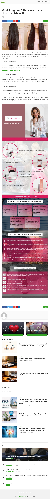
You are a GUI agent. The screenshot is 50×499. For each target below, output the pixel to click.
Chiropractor (9, 458)
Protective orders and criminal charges (32, 358)
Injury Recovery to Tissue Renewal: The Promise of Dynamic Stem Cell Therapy (32, 429)
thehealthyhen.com (22, 496)
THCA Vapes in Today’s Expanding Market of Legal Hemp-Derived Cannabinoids (33, 415)
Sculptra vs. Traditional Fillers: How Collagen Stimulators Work (20, 469)
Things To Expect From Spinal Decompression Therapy (23, 456)
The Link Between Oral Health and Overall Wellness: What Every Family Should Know (25, 464)
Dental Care (9, 465)
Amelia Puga (8, 17)
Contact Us (22, 493)
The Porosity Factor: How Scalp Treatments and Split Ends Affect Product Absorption (33, 345)
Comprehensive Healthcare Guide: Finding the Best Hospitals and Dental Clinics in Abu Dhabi (33, 401)
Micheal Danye (23, 405)
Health (3, 7)
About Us (28, 493)
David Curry (23, 417)
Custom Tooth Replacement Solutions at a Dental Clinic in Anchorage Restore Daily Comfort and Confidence (27, 476)
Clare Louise (23, 432)
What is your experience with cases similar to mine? (33, 374)
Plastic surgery (10, 471)
